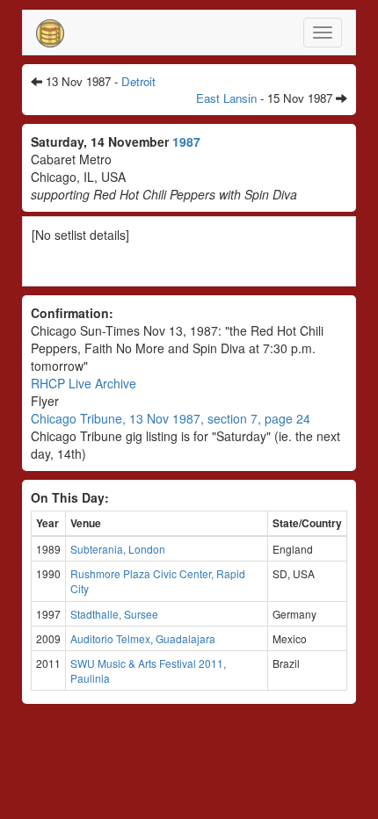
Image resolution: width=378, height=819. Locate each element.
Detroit (138, 81)
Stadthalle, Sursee (114, 613)
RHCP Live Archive (83, 383)
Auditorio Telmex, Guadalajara (142, 638)
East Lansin (226, 98)
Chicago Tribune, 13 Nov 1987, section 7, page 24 (170, 418)
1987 (186, 141)
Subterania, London (117, 548)
